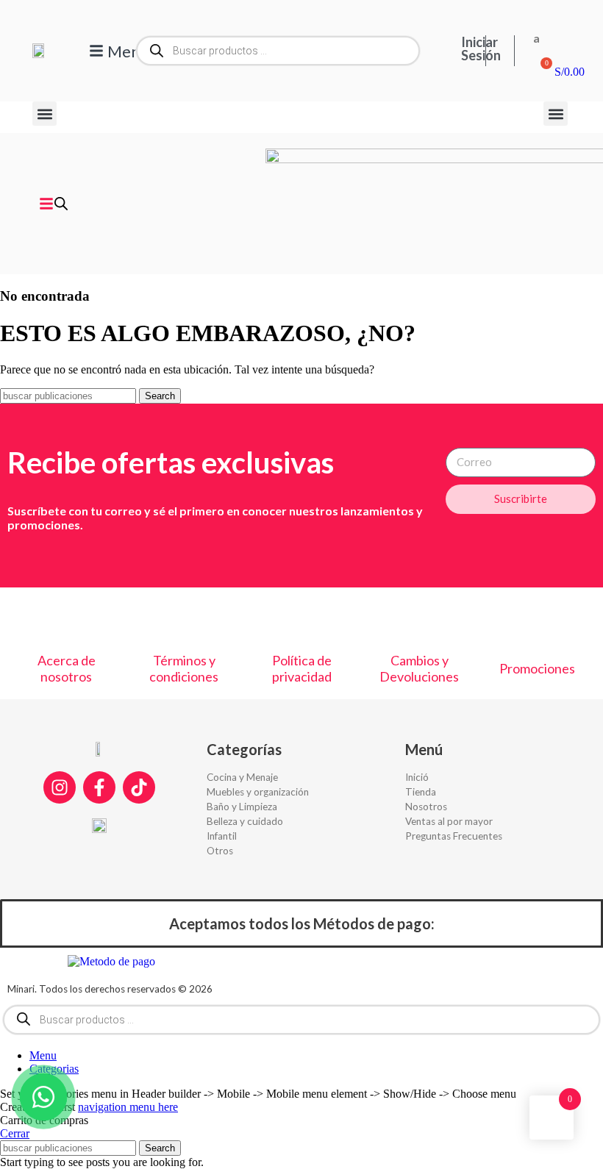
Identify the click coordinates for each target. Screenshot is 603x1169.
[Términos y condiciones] (183, 620)
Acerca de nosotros (67, 668)
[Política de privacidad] (301, 620)
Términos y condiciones (183, 668)
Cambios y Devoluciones (419, 668)
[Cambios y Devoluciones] (419, 620)
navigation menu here (128, 1107)
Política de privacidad (302, 668)
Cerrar (14, 1133)
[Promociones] (536, 628)
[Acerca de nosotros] (66, 620)
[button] (44, 113)
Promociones (537, 668)
